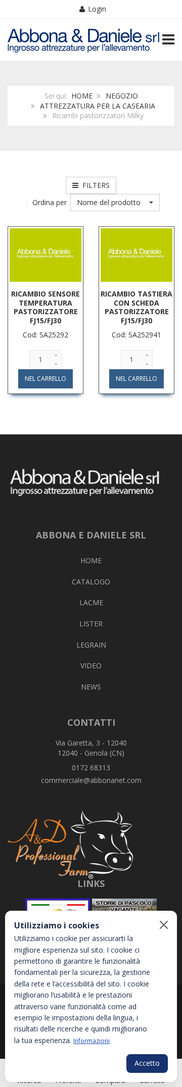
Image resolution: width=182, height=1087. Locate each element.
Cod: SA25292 (45, 334)
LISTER (91, 623)
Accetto (147, 1063)
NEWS (91, 686)
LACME (91, 602)
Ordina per (49, 202)
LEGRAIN (91, 645)
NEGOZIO (122, 96)
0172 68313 (91, 767)
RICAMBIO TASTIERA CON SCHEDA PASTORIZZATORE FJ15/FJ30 (136, 307)
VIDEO (91, 665)
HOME (82, 96)
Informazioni (91, 1040)
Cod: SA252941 (136, 334)
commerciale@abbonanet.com (91, 780)
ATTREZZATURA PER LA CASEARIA (97, 106)
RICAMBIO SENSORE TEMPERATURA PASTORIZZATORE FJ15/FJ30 (45, 307)
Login (97, 9)
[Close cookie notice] (164, 925)
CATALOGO (91, 581)
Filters (94, 185)
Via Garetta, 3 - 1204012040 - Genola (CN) (91, 748)
